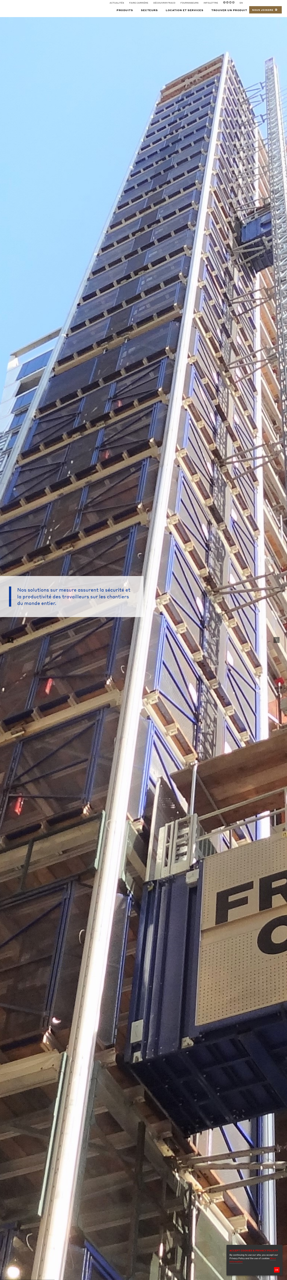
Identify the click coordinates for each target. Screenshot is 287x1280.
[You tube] (230, 2)
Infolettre (211, 3)
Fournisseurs (189, 3)
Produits (125, 10)
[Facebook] (224, 2)
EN (241, 3)
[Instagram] (233, 2)
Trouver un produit (229, 10)
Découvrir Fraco (164, 3)
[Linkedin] (227, 2)
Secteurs (149, 10)
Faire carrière (138, 3)
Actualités (117, 3)
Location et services (184, 10)
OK (276, 1269)
